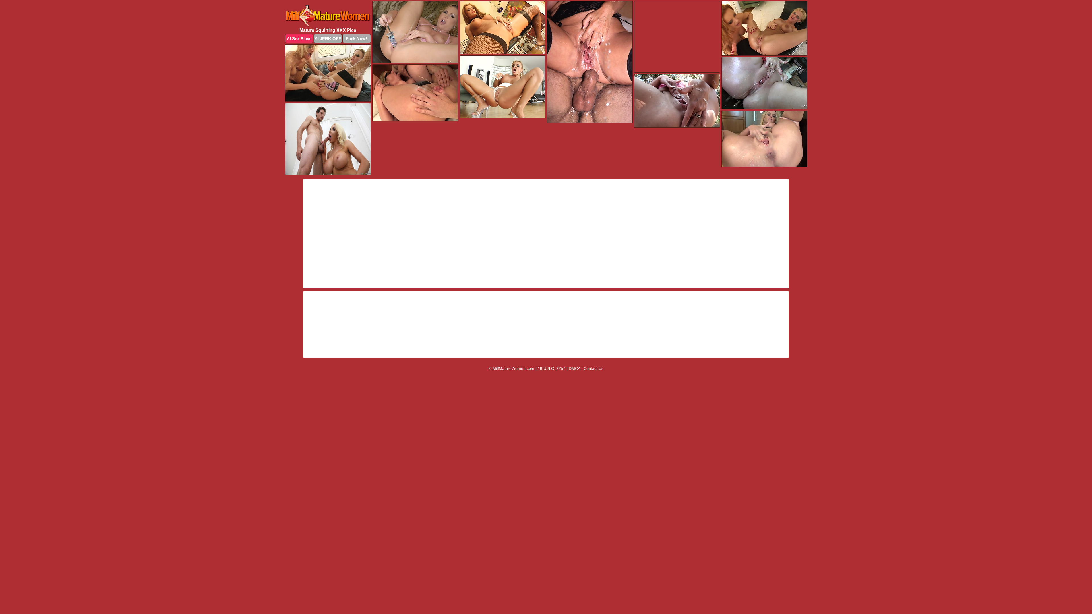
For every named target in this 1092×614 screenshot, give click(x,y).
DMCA (574, 368)
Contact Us (593, 368)
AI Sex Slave (299, 38)
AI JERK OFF (328, 38)
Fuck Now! (356, 38)
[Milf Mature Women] (328, 16)
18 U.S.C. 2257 (551, 368)
